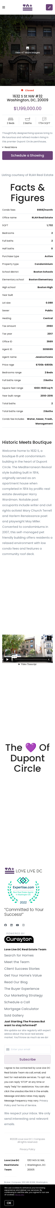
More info (19, 1194)
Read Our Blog (16, 982)
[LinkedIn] (11, 925)
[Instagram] (23, 925)
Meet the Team (16, 962)
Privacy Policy (27, 1149)
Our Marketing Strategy (23, 995)
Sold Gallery (14, 1015)
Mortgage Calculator (21, 1009)
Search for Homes (19, 955)
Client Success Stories (22, 968)
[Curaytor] (19, 942)
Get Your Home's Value (23, 975)
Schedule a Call (17, 1002)
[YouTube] (17, 925)
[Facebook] (5, 925)
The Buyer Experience (21, 988)
